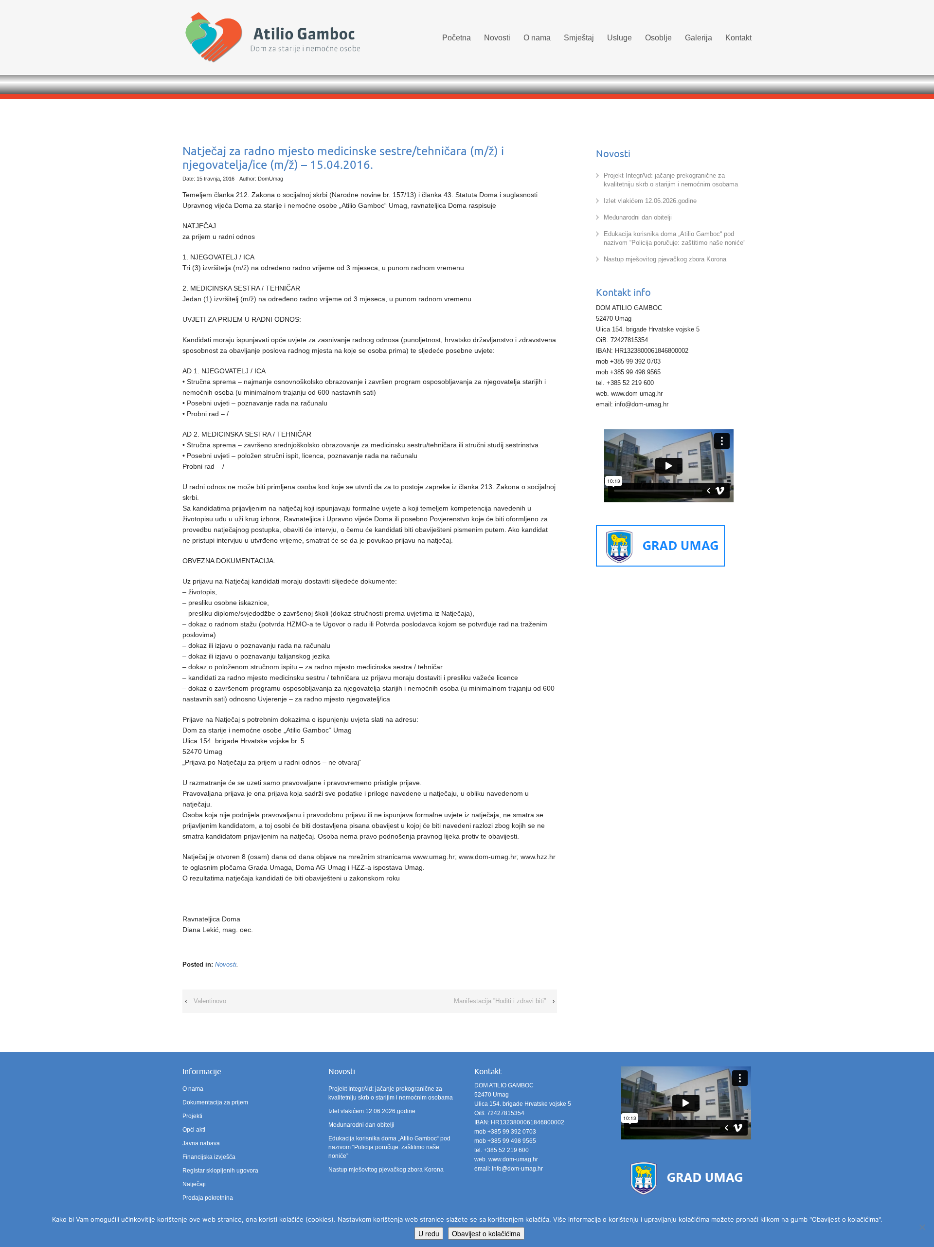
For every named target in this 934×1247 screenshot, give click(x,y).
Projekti (192, 1116)
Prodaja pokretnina (207, 1197)
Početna (456, 38)
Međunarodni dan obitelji (638, 217)
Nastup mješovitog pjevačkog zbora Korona (665, 259)
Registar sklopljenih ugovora (220, 1170)
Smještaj (579, 38)
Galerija (698, 38)
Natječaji (194, 1184)
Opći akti (193, 1129)
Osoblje (658, 38)
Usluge (619, 38)
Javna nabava (201, 1143)
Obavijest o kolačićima (486, 1233)
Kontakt (738, 38)
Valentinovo (210, 1001)
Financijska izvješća (208, 1157)
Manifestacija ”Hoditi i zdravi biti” (500, 1001)
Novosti (497, 38)
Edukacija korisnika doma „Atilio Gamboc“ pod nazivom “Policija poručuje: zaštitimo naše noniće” (389, 1147)
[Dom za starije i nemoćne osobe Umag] (272, 39)
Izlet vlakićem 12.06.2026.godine (650, 200)
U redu (428, 1233)
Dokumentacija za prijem (215, 1102)
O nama (537, 38)
